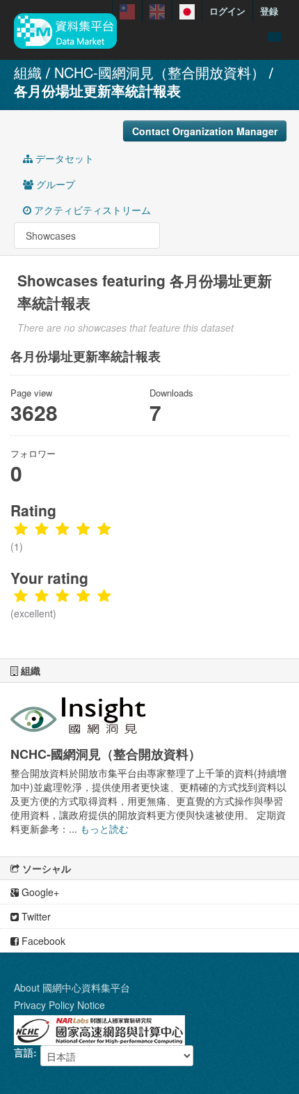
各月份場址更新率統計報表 (97, 90)
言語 (23, 1052)
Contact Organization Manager (204, 131)
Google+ (39, 892)
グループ (54, 184)
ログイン (227, 10)
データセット (63, 158)
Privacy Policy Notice (59, 1005)
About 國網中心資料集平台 (72, 987)
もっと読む (104, 828)
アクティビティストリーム (91, 210)
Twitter (35, 916)
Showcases (49, 235)
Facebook (42, 941)
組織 (28, 72)
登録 (269, 10)
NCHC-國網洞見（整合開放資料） (159, 72)
